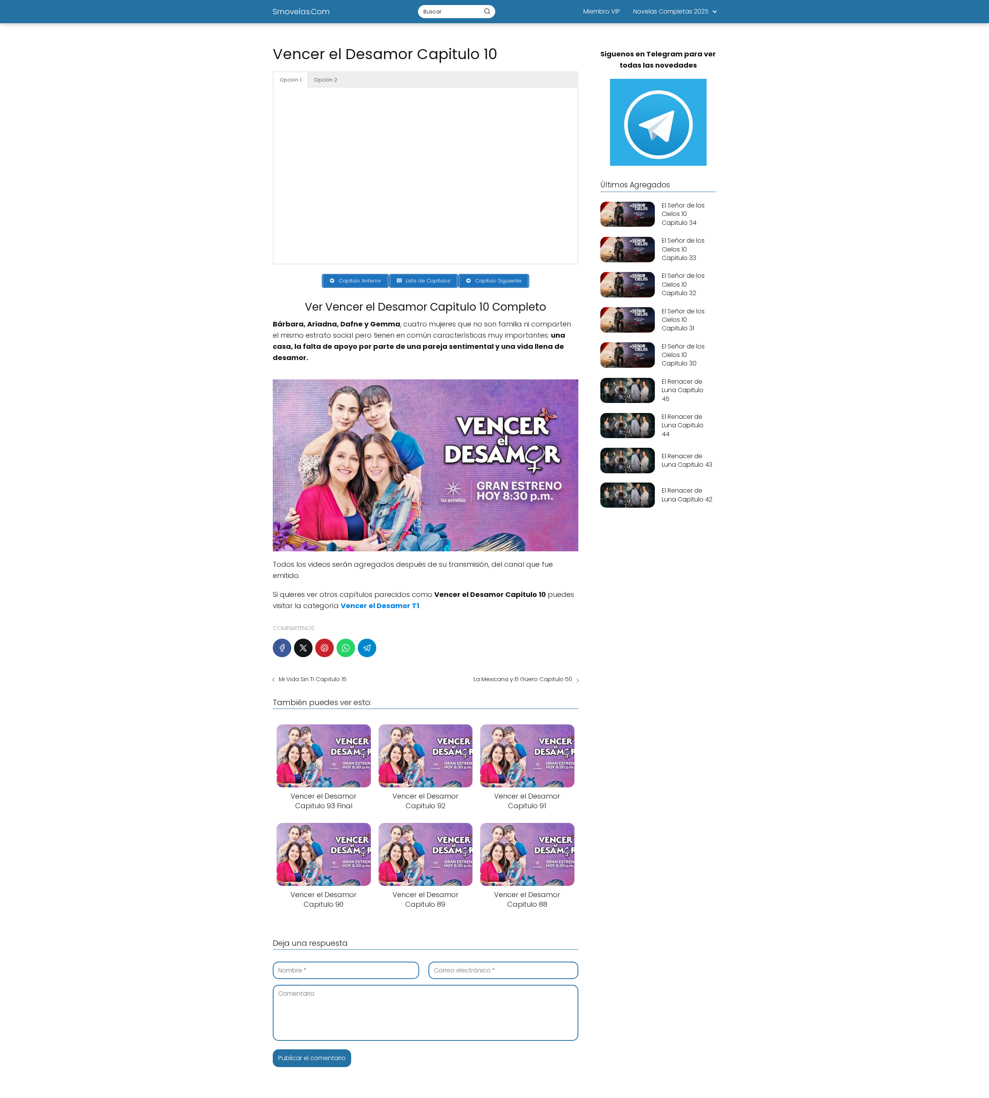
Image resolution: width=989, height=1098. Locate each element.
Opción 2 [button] (325, 79)
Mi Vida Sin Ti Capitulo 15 (313, 679)
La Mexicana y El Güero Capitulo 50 (523, 679)
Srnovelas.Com (301, 11)
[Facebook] (282, 648)
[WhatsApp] (345, 648)
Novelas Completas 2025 (671, 11)
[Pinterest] (324, 648)
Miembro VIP (601, 11)
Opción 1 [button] (290, 79)
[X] (303, 648)
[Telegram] (367, 648)
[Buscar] (487, 11)
